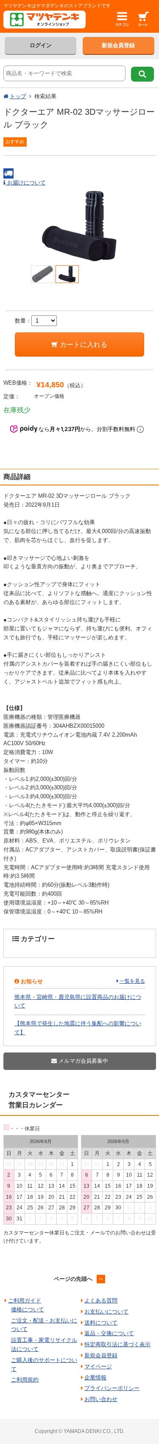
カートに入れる (82, 344)
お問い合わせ (100, 1399)
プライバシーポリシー (111, 1388)
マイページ (98, 1366)
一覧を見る (132, 981)
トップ (18, 96)
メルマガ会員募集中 (82, 1061)
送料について (100, 1322)
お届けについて (26, 182)
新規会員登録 (118, 45)
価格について (27, 1309)
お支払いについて (106, 1311)
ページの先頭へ (73, 1279)
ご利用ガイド (24, 1300)
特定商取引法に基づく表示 (117, 1344)
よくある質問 (100, 1300)
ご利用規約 (25, 1379)
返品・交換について (109, 1333)
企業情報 (95, 1377)
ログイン (41, 45)
